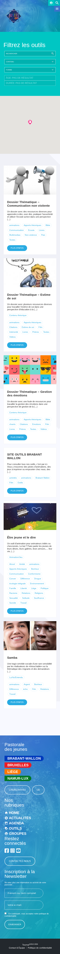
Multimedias (14, 235)
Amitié (22, 564)
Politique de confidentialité (40, 948)
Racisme (13, 593)
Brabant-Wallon (24, 758)
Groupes (17, 834)
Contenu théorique (18, 315)
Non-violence (31, 235)
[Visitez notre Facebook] (7, 850)
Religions (39, 593)
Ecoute (31, 230)
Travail (23, 603)
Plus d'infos (17, 248)
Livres (41, 230)
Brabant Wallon (43, 478)
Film (40, 327)
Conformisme (34, 574)
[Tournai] (14, 22)
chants (12, 424)
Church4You (17, 790)
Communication (16, 230)
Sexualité (13, 598)
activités (13, 478)
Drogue (37, 578)
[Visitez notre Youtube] (18, 850)
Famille (12, 588)
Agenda (16, 823)
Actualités (20, 818)
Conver (12, 578)
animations (14, 225)
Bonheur (35, 569)
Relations (26, 593)
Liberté (23, 588)
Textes (12, 240)
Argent (27, 684)
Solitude (26, 598)
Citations (13, 327)
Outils (20, 482)
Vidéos (12, 337)
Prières (35, 332)
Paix (43, 235)
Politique (44, 588)
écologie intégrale (17, 583)
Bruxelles (18, 765)
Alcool (12, 564)
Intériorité (13, 332)
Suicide (12, 603)
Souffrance (39, 598)
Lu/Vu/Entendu (16, 677)
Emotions (36, 424)
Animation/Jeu (15, 557)
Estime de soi (28, 327)
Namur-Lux (17, 778)
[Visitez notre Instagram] (12, 850)
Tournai (30, 945)
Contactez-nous (20, 861)
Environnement (37, 583)
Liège (33, 588)
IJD (38, 790)
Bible (48, 225)
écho (25, 689)
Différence (25, 578)
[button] (30, 122)
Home (14, 813)
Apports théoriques (32, 225)
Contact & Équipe (17, 948)
